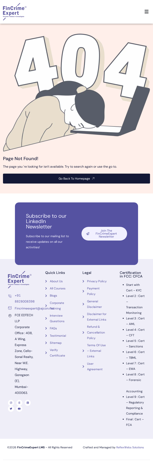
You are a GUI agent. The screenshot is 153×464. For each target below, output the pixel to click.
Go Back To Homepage (74, 179)
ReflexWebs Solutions (130, 447)
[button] (146, 11)
